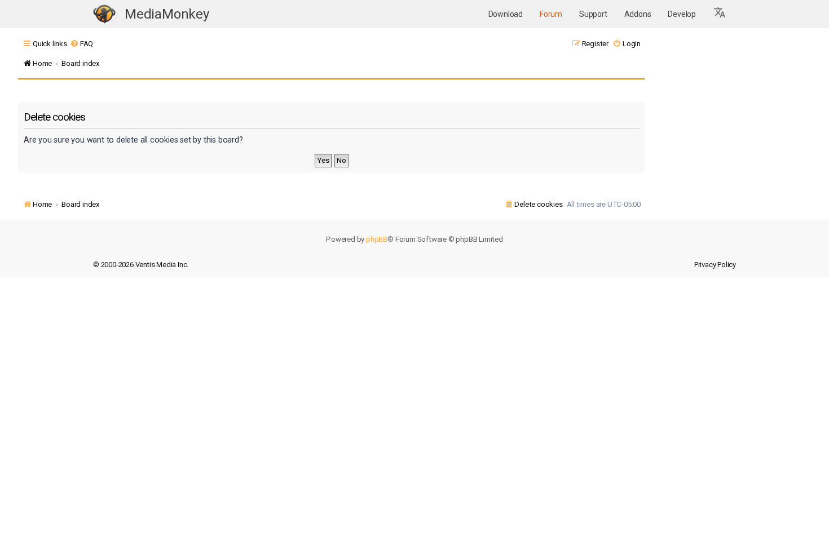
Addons (637, 14)
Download (505, 14)
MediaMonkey (167, 14)
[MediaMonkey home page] (104, 14)
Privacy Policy (715, 264)
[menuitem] (81, 44)
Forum (551, 14)
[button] (720, 14)
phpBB (376, 239)
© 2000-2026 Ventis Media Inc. (140, 264)
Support (593, 14)
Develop (682, 14)
